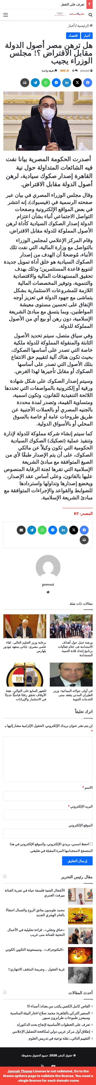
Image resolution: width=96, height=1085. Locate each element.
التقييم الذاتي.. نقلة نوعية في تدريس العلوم (59, 1038)
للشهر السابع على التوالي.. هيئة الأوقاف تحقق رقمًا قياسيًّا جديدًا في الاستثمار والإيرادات (25, 695)
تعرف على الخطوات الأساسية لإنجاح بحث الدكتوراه (48, 4)
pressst (84, 70)
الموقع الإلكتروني (81, 825)
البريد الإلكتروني (80, 806)
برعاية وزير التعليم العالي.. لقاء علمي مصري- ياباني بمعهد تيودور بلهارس (24, 647)
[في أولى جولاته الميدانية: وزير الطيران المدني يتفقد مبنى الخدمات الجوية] (71, 675)
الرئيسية (83, 25)
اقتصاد (73, 35)
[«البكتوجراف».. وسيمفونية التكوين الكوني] (80, 955)
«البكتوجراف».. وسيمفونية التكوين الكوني (34, 949)
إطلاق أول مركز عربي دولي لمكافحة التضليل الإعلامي (51, 1031)
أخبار (71, 25)
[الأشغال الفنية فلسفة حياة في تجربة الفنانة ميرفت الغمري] (80, 896)
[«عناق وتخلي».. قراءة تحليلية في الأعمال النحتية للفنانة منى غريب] (80, 935)
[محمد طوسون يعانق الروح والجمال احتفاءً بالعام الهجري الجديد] (80, 916)
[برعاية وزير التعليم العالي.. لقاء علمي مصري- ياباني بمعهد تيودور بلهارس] (24, 626)
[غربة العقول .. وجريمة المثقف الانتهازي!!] (80, 975)
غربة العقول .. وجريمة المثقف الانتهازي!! (36, 969)
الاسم (87, 787)
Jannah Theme (19, 1071)
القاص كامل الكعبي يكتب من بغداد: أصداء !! (58, 1006)
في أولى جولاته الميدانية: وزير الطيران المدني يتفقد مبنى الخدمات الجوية (73, 695)
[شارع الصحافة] (67, 14)
